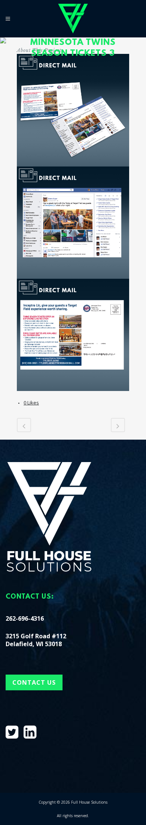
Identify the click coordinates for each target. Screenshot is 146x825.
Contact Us (34, 682)
